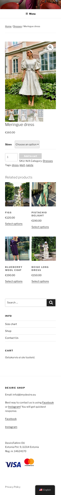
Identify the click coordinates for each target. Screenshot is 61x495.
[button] (50, 47)
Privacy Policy (12, 486)
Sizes (8, 144)
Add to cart (30, 156)
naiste (29, 165)
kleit (22, 165)
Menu (32, 13)
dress (15, 165)
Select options (14, 223)
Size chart (11, 324)
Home (8, 26)
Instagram (14, 406)
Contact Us (11, 337)
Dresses (17, 26)
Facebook (48, 402)
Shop (8, 331)
